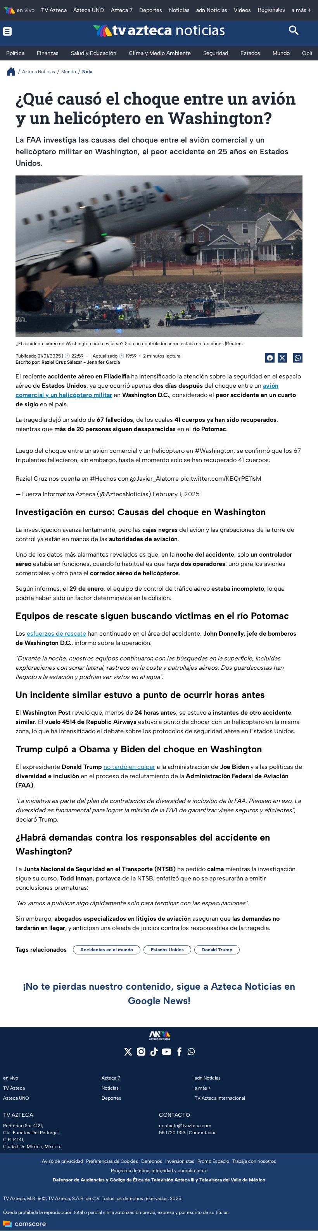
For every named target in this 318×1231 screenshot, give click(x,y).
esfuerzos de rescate (56, 633)
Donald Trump (217, 949)
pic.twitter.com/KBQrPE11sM (220, 478)
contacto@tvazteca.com (185, 1125)
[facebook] (179, 1054)
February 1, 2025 (176, 494)
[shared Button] (297, 358)
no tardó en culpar (129, 766)
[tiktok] (154, 1054)
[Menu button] (24, 31)
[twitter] (128, 1054)
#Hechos (103, 478)
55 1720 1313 (172, 1132)
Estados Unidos (167, 949)
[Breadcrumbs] (14, 71)
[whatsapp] (191, 1053)
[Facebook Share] (270, 358)
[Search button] (294, 31)
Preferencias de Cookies (112, 1161)
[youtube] (166, 1054)
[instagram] (141, 1054)
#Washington (214, 450)
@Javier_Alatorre (154, 478)
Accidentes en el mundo (106, 949)
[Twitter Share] (282, 358)
